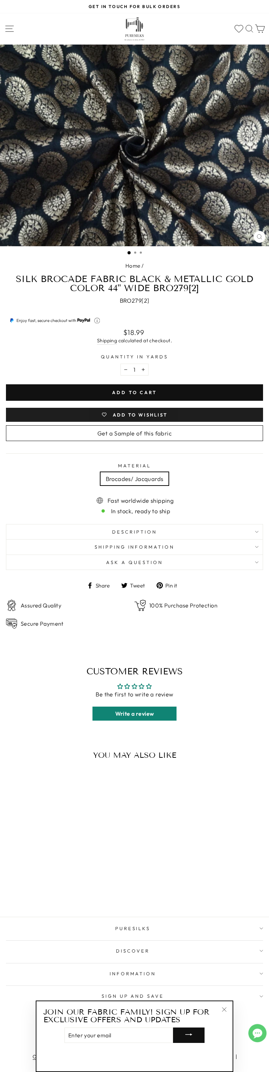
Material (134, 465)
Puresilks (133, 928)
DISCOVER (133, 951)
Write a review (134, 713)
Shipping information (135, 547)
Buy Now (55, 891)
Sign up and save (133, 996)
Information (133, 973)
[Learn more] (97, 321)
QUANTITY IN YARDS (134, 356)
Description (134, 532)
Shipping (107, 340)
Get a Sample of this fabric (134, 433)
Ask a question (134, 562)
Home (132, 265)
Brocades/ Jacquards (135, 478)
